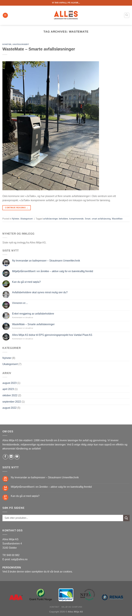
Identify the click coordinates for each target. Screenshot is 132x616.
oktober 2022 (9, 395)
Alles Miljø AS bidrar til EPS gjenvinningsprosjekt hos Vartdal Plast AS (52, 335)
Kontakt (54, 607)
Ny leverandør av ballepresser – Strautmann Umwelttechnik (46, 260)
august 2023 (9, 383)
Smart (87, 218)
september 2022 (11, 401)
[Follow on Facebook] (5, 456)
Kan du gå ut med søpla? (26, 282)
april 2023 (8, 389)
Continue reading (16, 208)
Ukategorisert (10, 364)
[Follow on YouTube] (17, 456)
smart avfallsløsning (101, 218)
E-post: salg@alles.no (15, 559)
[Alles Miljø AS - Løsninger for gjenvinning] (66, 15)
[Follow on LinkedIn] (11, 456)
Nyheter (6, 358)
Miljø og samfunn (71, 607)
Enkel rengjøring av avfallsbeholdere (33, 313)
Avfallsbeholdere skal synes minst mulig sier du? (40, 292)
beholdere (63, 218)
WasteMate (117, 218)
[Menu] (5, 15)
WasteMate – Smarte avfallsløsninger (33, 324)
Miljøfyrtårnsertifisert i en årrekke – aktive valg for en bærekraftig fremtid (52, 271)
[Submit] (126, 518)
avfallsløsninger (50, 218)
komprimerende (76, 218)
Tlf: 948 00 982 (10, 555)
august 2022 (9, 407)
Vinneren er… (20, 303)
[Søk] (126, 15)
